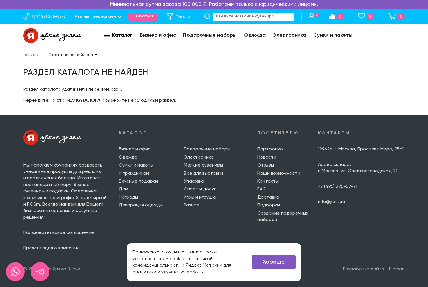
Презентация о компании (51, 248)
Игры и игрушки (200, 197)
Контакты (268, 181)
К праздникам (134, 173)
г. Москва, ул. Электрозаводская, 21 (357, 171)
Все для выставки (203, 173)
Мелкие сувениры (203, 165)
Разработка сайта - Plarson (374, 269)
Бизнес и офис (158, 35)
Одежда (255, 35)
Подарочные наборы (210, 35)
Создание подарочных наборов (282, 216)
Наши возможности (278, 173)
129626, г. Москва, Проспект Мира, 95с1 (361, 149)
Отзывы (265, 165)
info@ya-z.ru (331, 202)
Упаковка (194, 181)
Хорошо (274, 262)
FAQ (261, 189)
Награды (128, 197)
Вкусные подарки (138, 181)
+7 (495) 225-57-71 (337, 186)
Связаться (142, 16)
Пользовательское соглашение (58, 232)
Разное (191, 205)
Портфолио (270, 149)
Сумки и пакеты (333, 35)
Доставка (268, 197)
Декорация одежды (141, 205)
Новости (266, 157)
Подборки (268, 205)
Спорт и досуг (200, 189)
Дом (123, 189)
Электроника (289, 35)
